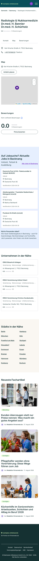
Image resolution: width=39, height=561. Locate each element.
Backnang (12, 10)
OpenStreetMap (27, 104)
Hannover (4, 358)
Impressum (30, 550)
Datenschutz (18, 547)
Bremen (4, 354)
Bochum (23, 363)
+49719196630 (10, 52)
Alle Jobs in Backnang (30, 164)
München (4, 336)
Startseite (4, 10)
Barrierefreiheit (28, 547)
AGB (24, 550)
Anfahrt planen (9, 72)
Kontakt (10, 547)
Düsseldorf (5, 345)
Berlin (3, 331)
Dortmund (5, 349)
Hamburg (23, 331)
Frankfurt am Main (7, 340)
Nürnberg (23, 358)
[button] (31, 3)
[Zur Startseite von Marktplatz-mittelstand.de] (9, 4)
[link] (19, 178)
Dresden (23, 354)
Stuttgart (23, 340)
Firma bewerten (19, 132)
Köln (21, 336)
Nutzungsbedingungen (14, 550)
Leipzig (22, 345)
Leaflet (19, 104)
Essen (22, 349)
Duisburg (4, 363)
